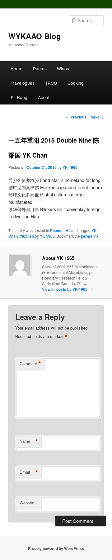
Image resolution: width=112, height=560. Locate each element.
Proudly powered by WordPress (56, 548)
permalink (90, 236)
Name (29, 441)
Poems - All (60, 230)
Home (16, 68)
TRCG (51, 83)
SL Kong (19, 97)
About (43, 97)
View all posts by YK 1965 (67, 289)
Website (27, 503)
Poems (40, 68)
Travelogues (23, 83)
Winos (63, 68)
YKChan (27, 236)
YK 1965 (70, 167)
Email (29, 472)
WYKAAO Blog (34, 36)
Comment (30, 364)
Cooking (76, 83)
